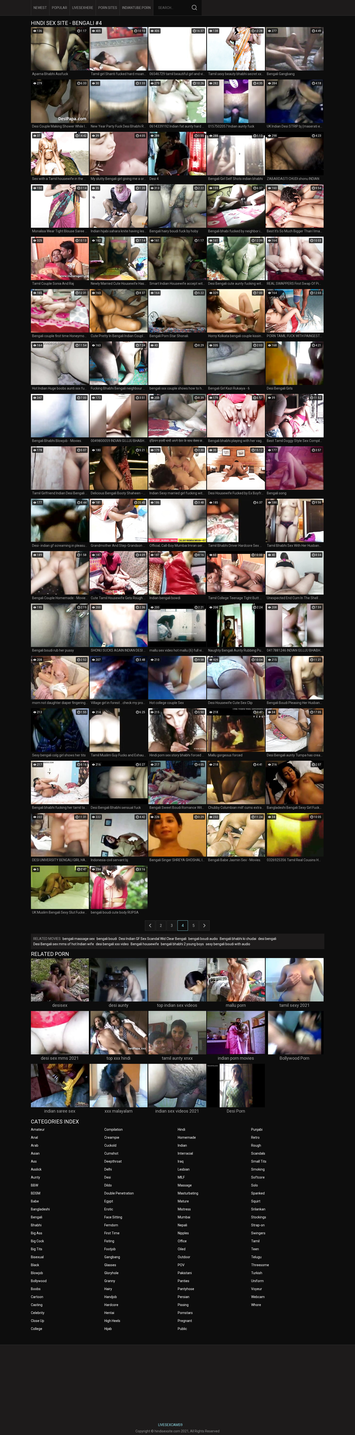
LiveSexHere (82, 8)
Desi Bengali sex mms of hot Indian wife (63, 944)
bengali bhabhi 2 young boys (182, 944)
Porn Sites (107, 8)
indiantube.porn (136, 8)
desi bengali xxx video (112, 944)
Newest (40, 8)
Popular (59, 8)
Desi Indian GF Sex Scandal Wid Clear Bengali (152, 939)
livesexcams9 (170, 1425)
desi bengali (267, 939)
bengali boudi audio (203, 939)
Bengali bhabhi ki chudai (238, 939)
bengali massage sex (79, 939)
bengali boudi (107, 939)
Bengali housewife (145, 944)
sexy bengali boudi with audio (228, 944)
